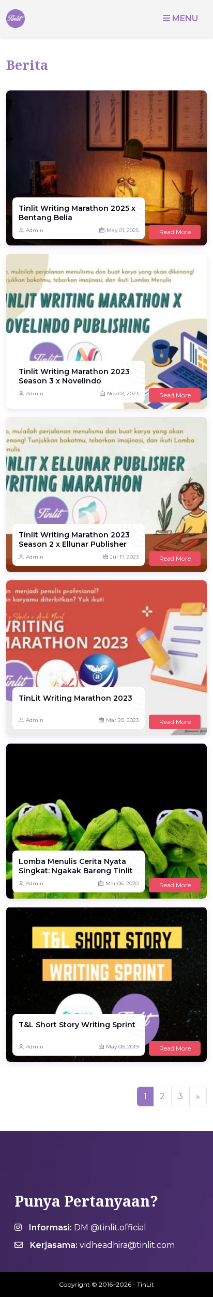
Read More (175, 232)
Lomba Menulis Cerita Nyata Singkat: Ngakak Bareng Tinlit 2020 (76, 866)
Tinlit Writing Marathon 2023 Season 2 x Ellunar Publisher (74, 539)
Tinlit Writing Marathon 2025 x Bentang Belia (77, 213)
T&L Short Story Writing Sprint (77, 1024)
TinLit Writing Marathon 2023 (75, 698)
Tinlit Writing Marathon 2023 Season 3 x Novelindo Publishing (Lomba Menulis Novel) (74, 377)
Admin (34, 230)
